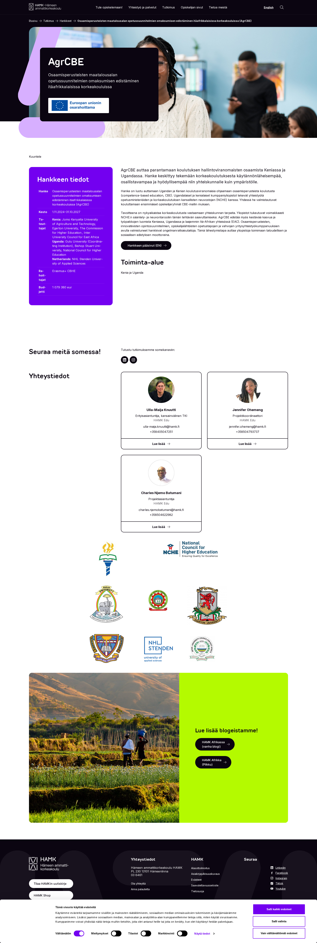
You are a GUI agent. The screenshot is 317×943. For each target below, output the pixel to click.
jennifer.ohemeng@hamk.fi (247, 426)
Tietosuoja (197, 891)
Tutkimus (48, 20)
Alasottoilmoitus (200, 868)
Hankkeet (66, 20)
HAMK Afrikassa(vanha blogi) (213, 744)
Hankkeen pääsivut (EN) (145, 245)
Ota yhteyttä (138, 883)
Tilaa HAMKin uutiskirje (50, 883)
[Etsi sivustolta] (281, 7)
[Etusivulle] (45, 6)
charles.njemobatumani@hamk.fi (161, 510)
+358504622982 (161, 515)
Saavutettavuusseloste (204, 885)
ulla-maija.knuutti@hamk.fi (161, 426)
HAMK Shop (42, 895)
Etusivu (33, 20)
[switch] (116, 933)
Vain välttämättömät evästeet (279, 933)
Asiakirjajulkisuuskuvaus (205, 873)
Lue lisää (158, 444)
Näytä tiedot (202, 933)
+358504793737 (247, 432)
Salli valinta (279, 921)
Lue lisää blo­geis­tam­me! (226, 730)
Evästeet (196, 879)
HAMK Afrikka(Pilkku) (211, 762)
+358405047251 (161, 432)
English (269, 7)
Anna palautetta (140, 889)
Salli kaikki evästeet (279, 909)
